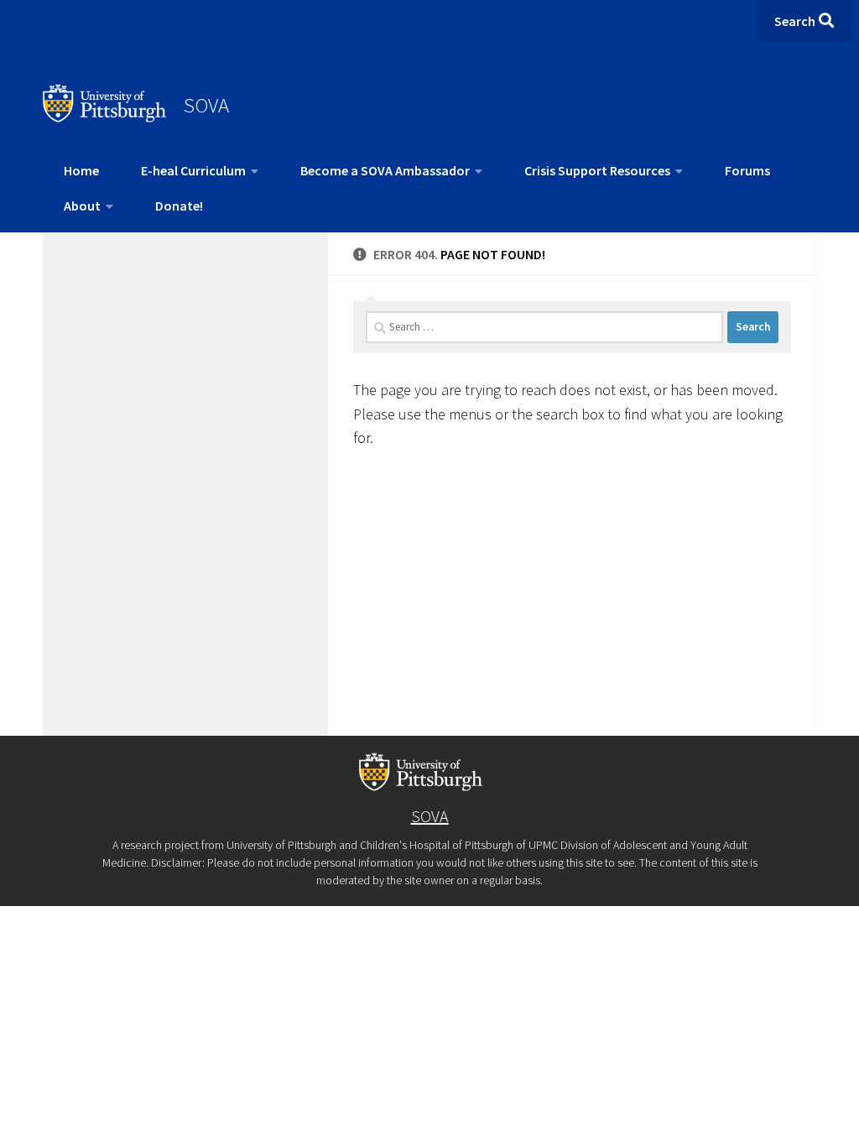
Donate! (179, 205)
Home (81, 170)
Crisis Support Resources (597, 170)
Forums (747, 170)
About (82, 205)
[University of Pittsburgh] (105, 117)
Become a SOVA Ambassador (385, 170)
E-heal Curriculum (193, 170)
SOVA (206, 104)
